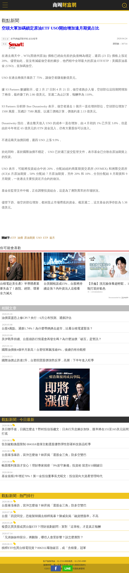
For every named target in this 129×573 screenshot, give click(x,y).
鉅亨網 (12, 48)
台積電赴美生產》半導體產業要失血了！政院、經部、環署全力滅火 (19, 288)
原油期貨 (29, 237)
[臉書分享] (56, 568)
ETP (45, 237)
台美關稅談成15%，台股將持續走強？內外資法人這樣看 (63, 286)
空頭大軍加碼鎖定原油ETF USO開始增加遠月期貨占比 (50, 28)
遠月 (52, 237)
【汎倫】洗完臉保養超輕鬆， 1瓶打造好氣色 (108, 286)
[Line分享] (68, 568)
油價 (20, 237)
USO (39, 237)
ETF (13, 237)
